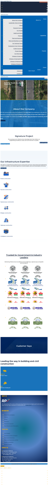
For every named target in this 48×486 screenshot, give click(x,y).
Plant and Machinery (9, 437)
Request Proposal (42, 2)
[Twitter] (47, 9)
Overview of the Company (11, 435)
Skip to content (3, 1)
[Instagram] (47, 7)
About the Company (9, 414)
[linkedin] (47, 12)
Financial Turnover (9, 423)
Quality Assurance (8, 442)
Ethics (5, 419)
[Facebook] (47, 5)
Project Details (8, 444)
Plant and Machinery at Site (11, 440)
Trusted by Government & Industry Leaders (24, 256)
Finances (6, 421)
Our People (7, 433)
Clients (6, 417)
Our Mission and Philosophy (11, 426)
